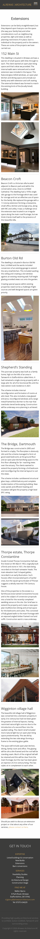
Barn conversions (20, 866)
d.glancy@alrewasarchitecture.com (20, 899)
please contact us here (18, 827)
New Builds (20, 860)
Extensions (20, 863)
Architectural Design (20, 880)
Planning (20, 877)
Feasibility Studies (20, 874)
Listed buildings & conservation (20, 857)
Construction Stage (20, 883)
